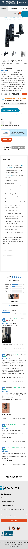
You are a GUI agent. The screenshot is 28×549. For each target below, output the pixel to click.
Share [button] (5, 348)
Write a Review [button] (14, 301)
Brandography (13, 546)
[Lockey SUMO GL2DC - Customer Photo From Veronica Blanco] (16, 296)
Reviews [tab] (5, 310)
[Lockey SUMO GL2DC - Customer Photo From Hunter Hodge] (11, 296)
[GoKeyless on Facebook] (10, 528)
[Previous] (2, 54)
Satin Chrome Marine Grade (11, 114)
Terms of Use (12, 544)
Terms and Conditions (16, 135)
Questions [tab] (14, 310)
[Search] (15, 13)
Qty (2, 119)
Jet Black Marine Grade (10, 110)
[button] (14, 148)
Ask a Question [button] (14, 305)
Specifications (8, 255)
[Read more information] (26, 133)
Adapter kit (8, 175)
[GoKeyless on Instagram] (14, 528)
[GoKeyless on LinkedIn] (18, 528)
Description (7, 250)
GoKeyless (8, 542)
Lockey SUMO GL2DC (7, 344)
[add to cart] (6, 140)
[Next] (26, 54)
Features (6, 159)
